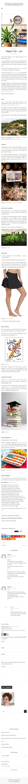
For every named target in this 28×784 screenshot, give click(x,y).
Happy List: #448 (5, 732)
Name (3, 641)
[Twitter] (8, 536)
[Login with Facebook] (2, 634)
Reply (8, 557)
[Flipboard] (13, 536)
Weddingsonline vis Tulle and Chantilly (13, 202)
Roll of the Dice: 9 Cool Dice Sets (8, 735)
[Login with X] (5, 634)
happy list (14, 48)
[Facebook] (3, 536)
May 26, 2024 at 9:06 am (15, 608)
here (15, 89)
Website (3, 654)
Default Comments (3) (5, 626)
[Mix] (3, 539)
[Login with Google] (8, 634)
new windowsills (15, 72)
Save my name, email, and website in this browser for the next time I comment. (13, 663)
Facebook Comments (15, 626)
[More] (13, 539)
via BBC (6, 364)
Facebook (11, 91)
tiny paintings (22, 68)
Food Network (8, 470)
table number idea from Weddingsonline (10, 148)
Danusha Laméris (13, 482)
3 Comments (24, 545)
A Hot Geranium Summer (6, 747)
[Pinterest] (18, 536)
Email (2, 647)
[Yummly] (8, 539)
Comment (3, 666)
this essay (7, 379)
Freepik (6, 432)
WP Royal (17, 781)
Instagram (5, 91)
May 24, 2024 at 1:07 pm (11, 556)
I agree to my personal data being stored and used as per (13, 631)
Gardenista (18, 139)
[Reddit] (23, 536)
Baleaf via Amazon (9, 318)
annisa (4, 545)
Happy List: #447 (5, 744)
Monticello (11, 210)
